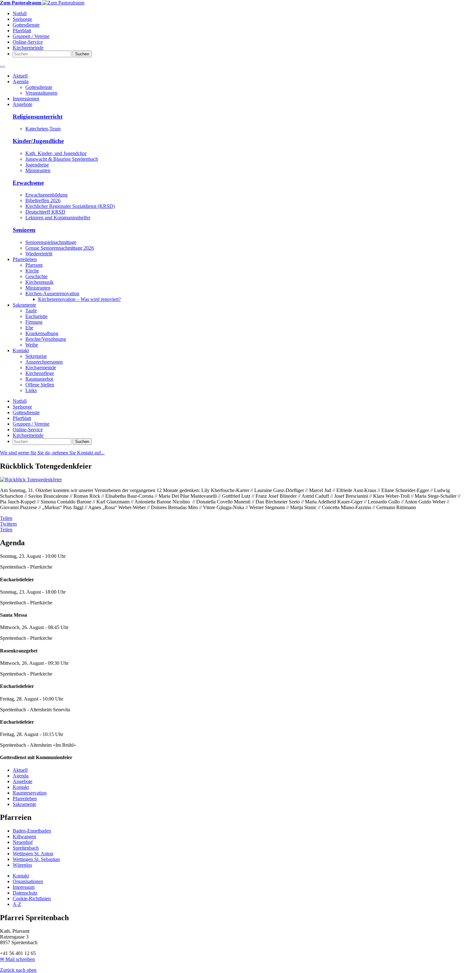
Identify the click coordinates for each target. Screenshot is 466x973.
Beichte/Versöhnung (45, 339)
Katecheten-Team (43, 128)
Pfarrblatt (22, 30)
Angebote (22, 104)
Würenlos (22, 865)
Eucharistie (36, 316)
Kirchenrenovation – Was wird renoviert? (79, 299)
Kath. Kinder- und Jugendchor (56, 153)
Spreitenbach (26, 848)
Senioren (24, 230)
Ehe (29, 327)
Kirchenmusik (39, 282)
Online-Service (28, 42)
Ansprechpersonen (44, 362)
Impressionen (26, 98)
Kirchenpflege (39, 373)
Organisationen (28, 881)
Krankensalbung (41, 333)
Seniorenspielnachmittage (50, 242)
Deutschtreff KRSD (45, 212)
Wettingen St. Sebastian (36, 859)
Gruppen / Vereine (31, 36)
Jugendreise (37, 164)
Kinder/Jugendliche (38, 141)
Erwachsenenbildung (46, 194)
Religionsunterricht (37, 116)
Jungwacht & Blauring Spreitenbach (61, 159)
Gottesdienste (26, 25)
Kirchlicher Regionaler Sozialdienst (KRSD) (70, 206)
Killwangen (24, 836)
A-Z (17, 904)
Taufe (31, 310)
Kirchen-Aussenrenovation (52, 293)
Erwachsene (28, 182)
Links (31, 390)
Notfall (20, 13)
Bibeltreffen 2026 (43, 200)
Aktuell (20, 75)
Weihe (31, 344)
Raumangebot (39, 379)
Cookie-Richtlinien (32, 898)
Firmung (33, 322)
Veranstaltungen (41, 93)
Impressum (24, 887)
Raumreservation (30, 792)
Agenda (21, 81)
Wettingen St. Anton (33, 853)
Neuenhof (23, 842)
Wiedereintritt (38, 253)
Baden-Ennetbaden (32, 830)
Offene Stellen (39, 384)
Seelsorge (22, 19)
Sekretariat (36, 356)
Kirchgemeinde (28, 47)
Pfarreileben (25, 259)
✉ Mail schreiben (17, 959)
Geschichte (36, 276)
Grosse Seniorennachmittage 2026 (59, 248)
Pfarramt (33, 265)
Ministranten (37, 170)
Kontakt (21, 350)
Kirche (32, 270)
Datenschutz (25, 892)
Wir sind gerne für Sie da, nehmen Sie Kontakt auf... (52, 452)
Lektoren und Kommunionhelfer (57, 217)
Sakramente (24, 305)
